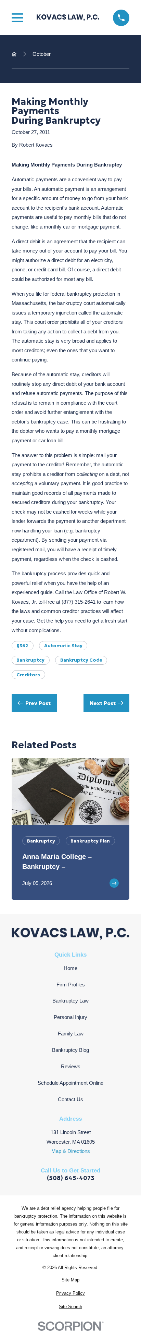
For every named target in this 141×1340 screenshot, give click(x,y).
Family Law (71, 1033)
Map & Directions (70, 1151)
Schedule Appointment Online (70, 1083)
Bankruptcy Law (70, 1001)
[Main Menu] (17, 18)
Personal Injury (70, 1017)
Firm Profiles (70, 984)
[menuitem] (70, 1280)
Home (70, 968)
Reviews (70, 1066)
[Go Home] (14, 54)
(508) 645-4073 (70, 1178)
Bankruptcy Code (81, 660)
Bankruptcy (30, 660)
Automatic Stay (63, 646)
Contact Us (70, 1099)
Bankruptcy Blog (70, 1050)
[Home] (68, 17)
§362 (22, 646)
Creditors (28, 675)
